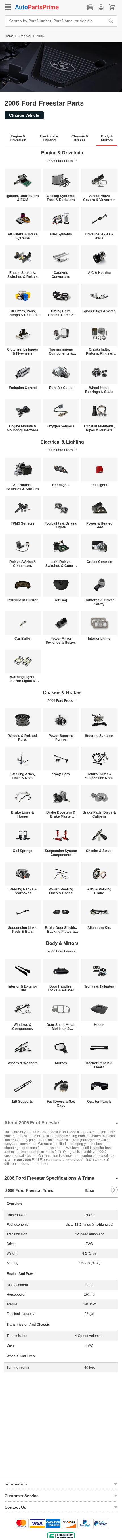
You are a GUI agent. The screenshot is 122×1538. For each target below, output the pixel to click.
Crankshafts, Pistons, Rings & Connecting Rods (99, 351)
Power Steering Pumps (61, 738)
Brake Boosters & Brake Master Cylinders (60, 814)
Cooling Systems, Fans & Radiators (61, 198)
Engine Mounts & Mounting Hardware (22, 428)
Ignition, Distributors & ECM (22, 198)
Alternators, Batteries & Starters (22, 487)
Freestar (25, 36)
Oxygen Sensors (60, 426)
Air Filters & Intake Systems (23, 236)
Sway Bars (61, 774)
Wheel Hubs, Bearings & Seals (99, 390)
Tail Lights (99, 485)
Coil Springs (22, 851)
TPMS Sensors (23, 523)
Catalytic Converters (61, 275)
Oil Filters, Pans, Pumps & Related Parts (23, 313)
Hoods (99, 1025)
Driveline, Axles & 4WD (99, 236)
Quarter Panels (99, 1102)
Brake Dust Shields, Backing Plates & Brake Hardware (61, 930)
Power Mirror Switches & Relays (61, 641)
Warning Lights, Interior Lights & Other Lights (22, 679)
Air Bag (61, 600)
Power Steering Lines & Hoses (61, 891)
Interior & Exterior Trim (22, 988)
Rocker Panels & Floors (99, 1065)
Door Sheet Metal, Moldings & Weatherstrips (61, 1027)
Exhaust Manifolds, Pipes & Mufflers (99, 428)
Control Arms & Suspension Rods (99, 776)
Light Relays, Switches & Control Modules (60, 564)
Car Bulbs (22, 639)
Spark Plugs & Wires (99, 311)
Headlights (61, 485)
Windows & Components (22, 1027)
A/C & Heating (99, 273)
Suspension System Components (61, 853)
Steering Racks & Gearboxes (23, 891)
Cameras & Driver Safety (99, 602)
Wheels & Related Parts (22, 738)
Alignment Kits (99, 928)
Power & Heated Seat (99, 525)
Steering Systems (99, 736)
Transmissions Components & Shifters (61, 351)
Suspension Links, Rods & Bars (22, 930)
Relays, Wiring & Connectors (22, 564)
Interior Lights (99, 639)
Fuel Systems (61, 234)
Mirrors (61, 1063)
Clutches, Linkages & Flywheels (22, 351)
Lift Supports (22, 1102)
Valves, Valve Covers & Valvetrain (99, 198)
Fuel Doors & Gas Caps (61, 1103)
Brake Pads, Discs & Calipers (99, 814)
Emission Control (23, 388)
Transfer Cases (61, 388)
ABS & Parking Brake (99, 891)
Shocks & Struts (99, 851)
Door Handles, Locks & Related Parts (61, 988)
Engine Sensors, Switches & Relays (22, 275)
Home (9, 36)
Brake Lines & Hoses (22, 814)
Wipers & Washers (23, 1063)
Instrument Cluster (22, 600)
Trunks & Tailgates (99, 986)
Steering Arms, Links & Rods (22, 776)
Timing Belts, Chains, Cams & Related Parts (61, 313)
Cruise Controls (99, 562)
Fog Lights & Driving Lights (61, 525)
